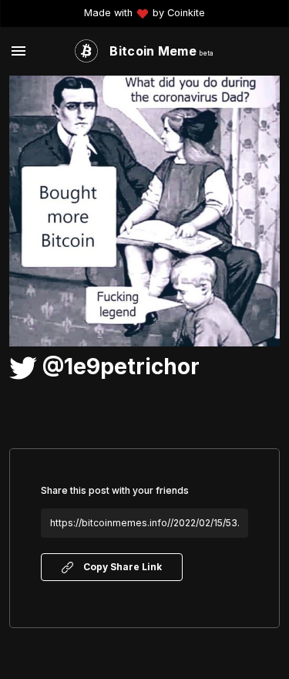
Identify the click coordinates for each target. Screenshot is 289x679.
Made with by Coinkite (144, 13)
